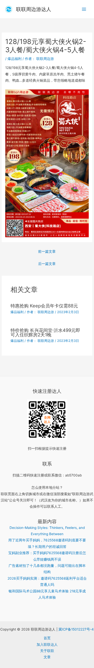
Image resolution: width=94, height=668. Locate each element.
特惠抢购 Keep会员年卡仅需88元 (44, 305)
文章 (47, 657)
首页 (47, 638)
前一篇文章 (47, 251)
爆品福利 (15, 59)
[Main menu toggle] (84, 9)
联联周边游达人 (33, 9)
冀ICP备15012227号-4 (76, 629)
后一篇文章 (47, 264)
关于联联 (47, 651)
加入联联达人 (47, 645)
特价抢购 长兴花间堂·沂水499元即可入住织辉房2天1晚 (45, 332)
